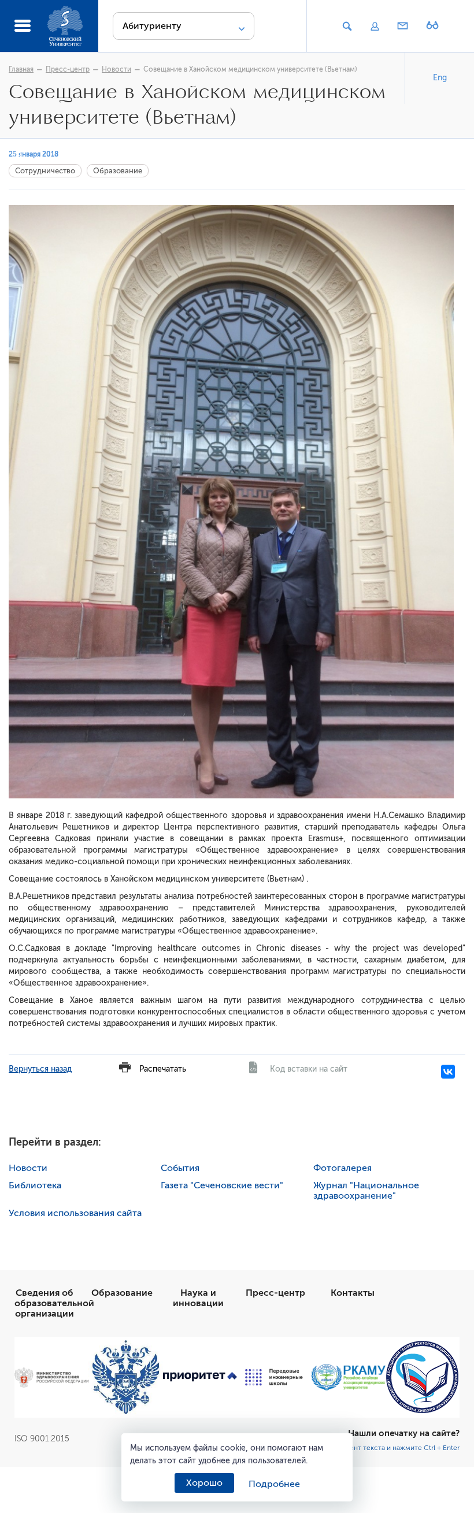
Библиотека (35, 1185)
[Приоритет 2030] (200, 1377)
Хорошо (204, 1483)
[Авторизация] (374, 26)
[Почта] (403, 26)
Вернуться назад (40, 1069)
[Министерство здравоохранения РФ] (51, 1377)
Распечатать (162, 1069)
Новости (116, 69)
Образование (117, 170)
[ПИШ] (274, 1377)
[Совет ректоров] (423, 1377)
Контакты (353, 1293)
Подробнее (274, 1484)
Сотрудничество (45, 170)
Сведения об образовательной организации (54, 1303)
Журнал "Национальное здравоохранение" (366, 1190)
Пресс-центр (68, 69)
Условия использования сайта (75, 1213)
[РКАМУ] (348, 1377)
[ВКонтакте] (448, 1072)
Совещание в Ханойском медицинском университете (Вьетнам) (250, 69)
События (180, 1168)
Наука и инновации (198, 1298)
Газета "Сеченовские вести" (222, 1185)
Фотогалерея (342, 1168)
